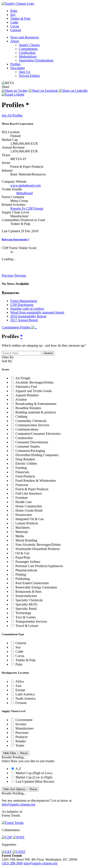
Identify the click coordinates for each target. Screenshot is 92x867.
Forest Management (23, 301)
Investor (20, 724)
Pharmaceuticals (26, 570)
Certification (27, 52)
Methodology (28, 56)
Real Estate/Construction (32, 583)
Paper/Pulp (22, 557)
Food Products (25, 476)
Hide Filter (9, 753)
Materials (21, 532)
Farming (21, 468)
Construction (24, 438)
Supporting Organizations (36, 60)
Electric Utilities (26, 463)
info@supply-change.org (18, 804)
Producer (21, 737)
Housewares (23, 515)
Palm (13, 11)
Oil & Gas (22, 553)
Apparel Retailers (27, 395)
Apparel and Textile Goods (33, 391)
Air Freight (22, 378)
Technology (23, 613)
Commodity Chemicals (30, 421)
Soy (13, 14)
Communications (26, 429)
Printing (20, 574)
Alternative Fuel (26, 386)
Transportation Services (31, 621)
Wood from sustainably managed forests (37, 312)
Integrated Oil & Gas (29, 519)
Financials (22, 472)
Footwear (21, 485)
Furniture (21, 497)
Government (23, 720)
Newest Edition (29, 75)
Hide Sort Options (14, 789)
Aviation (21, 399)
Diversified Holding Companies (36, 455)
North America (25, 698)
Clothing (21, 416)
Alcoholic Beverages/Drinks (34, 382)
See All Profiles (12, 115)
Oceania (21, 703)
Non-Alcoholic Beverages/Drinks (38, 544)
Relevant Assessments (16, 239)
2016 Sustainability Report (28, 316)
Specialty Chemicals (29, 600)
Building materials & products (35, 412)
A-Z (18, 769)
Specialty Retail (26, 608)
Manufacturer (24, 728)
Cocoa (14, 26)
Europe (20, 690)
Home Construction (28, 506)
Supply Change (29, 45)
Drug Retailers (25, 459)
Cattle (14, 22)
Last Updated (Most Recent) (35, 781)
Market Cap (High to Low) (34, 773)
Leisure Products (26, 523)
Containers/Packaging (30, 450)
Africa (19, 681)
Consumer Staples (27, 446)
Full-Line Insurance (28, 493)
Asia (18, 685)
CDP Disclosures (21, 305)
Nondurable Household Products (37, 549)
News (6, 267)
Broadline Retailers (28, 408)
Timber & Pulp (20, 18)
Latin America (25, 694)
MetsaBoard (24, 193)
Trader (19, 745)
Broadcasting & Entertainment (35, 404)
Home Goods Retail (28, 510)
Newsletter (17, 68)
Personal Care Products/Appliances (39, 566)
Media (19, 536)
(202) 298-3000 (12, 863)
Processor (21, 732)
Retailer (20, 741)
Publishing (22, 579)
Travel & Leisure (26, 626)
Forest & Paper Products (31, 489)
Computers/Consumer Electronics (38, 433)
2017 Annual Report (24, 320)
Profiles (15, 64)
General (15, 30)
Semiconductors (26, 596)
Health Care (23, 502)
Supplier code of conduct (27, 308)
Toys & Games (25, 617)
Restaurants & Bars (28, 591)
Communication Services (32, 425)
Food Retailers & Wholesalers (35, 480)
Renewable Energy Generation (36, 587)
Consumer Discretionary (31, 442)
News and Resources (24, 37)
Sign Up (24, 72)
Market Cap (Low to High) (34, 777)
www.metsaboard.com (25, 185)
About (14, 41)
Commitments (28, 49)
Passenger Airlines (27, 561)
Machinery (22, 527)
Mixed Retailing (26, 540)
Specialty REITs (26, 604)
